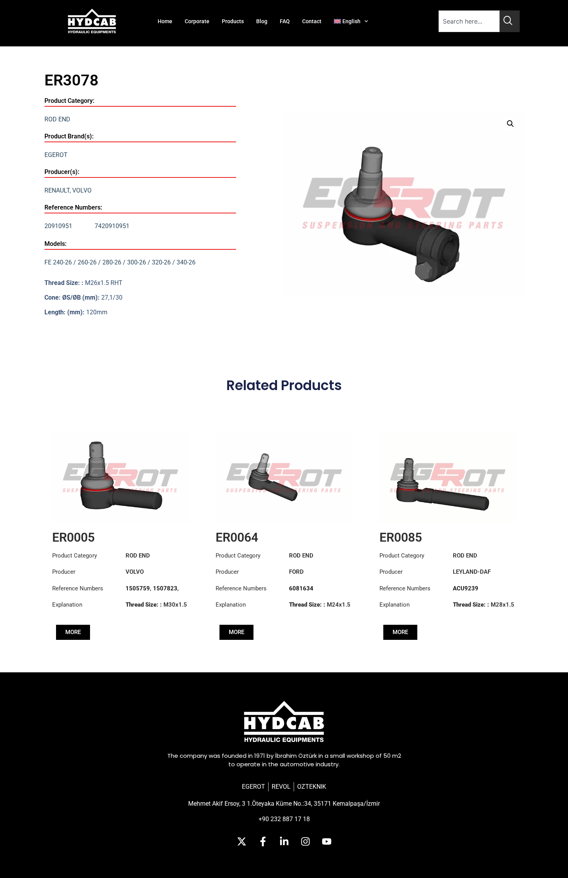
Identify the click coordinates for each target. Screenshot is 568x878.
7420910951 (112, 226)
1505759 (138, 588)
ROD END (57, 119)
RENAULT (57, 190)
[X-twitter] (241, 841)
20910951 (58, 226)
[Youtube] (326, 841)
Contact (311, 21)
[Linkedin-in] (284, 841)
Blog (261, 21)
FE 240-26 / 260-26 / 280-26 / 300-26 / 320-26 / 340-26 (120, 262)
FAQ (285, 21)
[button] (510, 124)
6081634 (301, 588)
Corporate (197, 21)
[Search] (510, 21)
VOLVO (82, 190)
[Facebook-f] (262, 841)
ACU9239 (465, 588)
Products (233, 21)
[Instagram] (305, 841)
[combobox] (469, 21)
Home (165, 21)
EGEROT (56, 155)
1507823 (165, 588)
